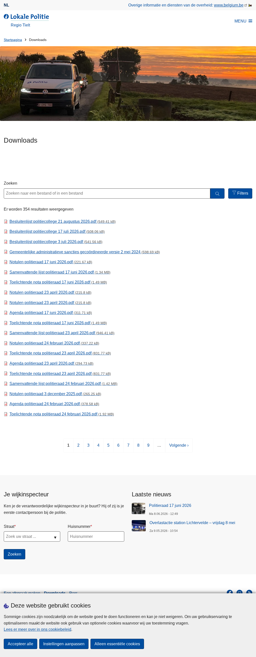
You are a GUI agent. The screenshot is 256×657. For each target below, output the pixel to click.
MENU (240, 21)
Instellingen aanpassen (63, 644)
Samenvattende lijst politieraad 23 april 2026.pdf (62, 333)
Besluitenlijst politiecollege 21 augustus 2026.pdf (63, 221)
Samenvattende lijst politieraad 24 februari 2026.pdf (64, 383)
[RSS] (249, 593)
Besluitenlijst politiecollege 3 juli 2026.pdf (56, 242)
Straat (9, 526)
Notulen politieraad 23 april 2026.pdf (51, 292)
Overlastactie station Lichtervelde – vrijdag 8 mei (192, 523)
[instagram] (239, 593)
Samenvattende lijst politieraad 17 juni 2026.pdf (60, 272)
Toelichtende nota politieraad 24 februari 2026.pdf (62, 414)
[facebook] (230, 593)
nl (6, 5)
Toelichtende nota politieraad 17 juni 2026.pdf (58, 282)
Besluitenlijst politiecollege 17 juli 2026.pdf (57, 231)
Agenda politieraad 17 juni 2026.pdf (51, 313)
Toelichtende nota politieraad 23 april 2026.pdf (60, 353)
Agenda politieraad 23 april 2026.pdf (52, 363)
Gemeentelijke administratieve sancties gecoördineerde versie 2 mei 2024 (85, 252)
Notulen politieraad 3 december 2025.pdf (55, 394)
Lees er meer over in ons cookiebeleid (37, 629)
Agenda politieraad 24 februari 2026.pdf (54, 404)
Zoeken (10, 183)
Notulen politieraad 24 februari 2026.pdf (54, 343)
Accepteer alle (20, 644)
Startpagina (13, 40)
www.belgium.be (229, 5)
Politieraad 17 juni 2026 (170, 505)
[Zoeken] (217, 193)
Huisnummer (79, 526)
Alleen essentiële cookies (117, 644)
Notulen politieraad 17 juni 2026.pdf (51, 262)
